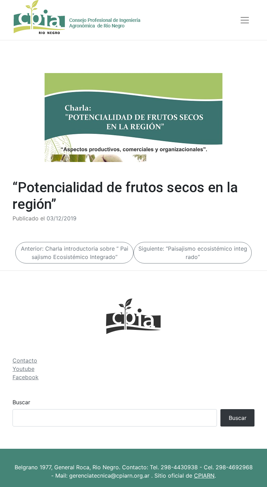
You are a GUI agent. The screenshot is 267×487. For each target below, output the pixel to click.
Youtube (23, 368)
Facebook (26, 377)
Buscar (21, 402)
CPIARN (204, 475)
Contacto (25, 360)
